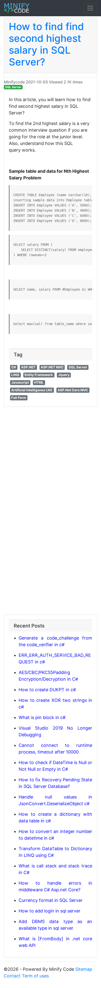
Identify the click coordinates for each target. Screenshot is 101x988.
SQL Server (13, 87)
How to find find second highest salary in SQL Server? (46, 44)
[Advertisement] (50, 460)
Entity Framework (39, 375)
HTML (39, 382)
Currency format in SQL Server (51, 900)
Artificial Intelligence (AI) (31, 390)
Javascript (20, 382)
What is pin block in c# (42, 717)
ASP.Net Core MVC (73, 390)
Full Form (18, 398)
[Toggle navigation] (90, 8)
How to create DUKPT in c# (47, 689)
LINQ (15, 375)
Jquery (64, 375)
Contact (12, 975)
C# (13, 367)
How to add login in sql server (49, 910)
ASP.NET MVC (52, 367)
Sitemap (83, 969)
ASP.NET (28, 367)
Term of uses (35, 975)
